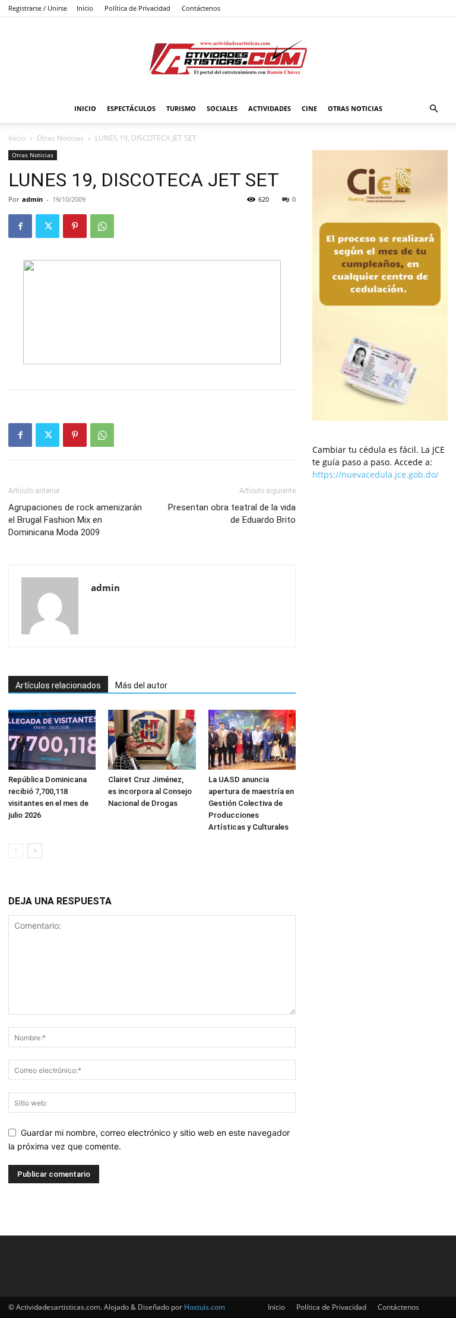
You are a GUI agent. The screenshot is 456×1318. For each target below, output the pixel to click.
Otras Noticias (355, 108)
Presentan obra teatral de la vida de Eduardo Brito (232, 513)
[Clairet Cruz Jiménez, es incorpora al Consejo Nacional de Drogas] (151, 740)
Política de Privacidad (137, 8)
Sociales (222, 108)
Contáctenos (201, 8)
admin (32, 199)
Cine (309, 108)
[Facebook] (20, 226)
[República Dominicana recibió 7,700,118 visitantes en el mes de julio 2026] (52, 740)
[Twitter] (47, 226)
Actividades (269, 108)
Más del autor (141, 685)
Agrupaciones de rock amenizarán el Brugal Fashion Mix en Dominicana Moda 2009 (75, 520)
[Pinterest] (75, 226)
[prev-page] (15, 850)
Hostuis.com (204, 1307)
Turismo (181, 108)
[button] (433, 109)
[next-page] (34, 850)
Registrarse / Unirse (37, 8)
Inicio (85, 8)
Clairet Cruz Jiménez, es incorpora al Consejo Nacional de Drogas (150, 791)
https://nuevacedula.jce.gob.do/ (375, 474)
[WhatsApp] (102, 226)
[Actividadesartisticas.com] (228, 57)
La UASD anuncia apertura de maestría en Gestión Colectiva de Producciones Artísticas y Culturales (251, 803)
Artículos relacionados (58, 685)
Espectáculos (131, 108)
